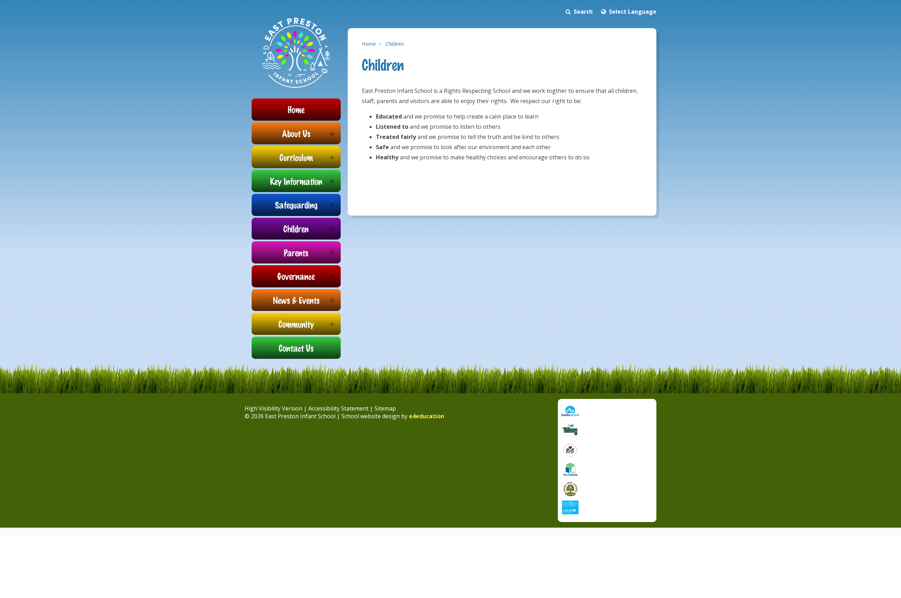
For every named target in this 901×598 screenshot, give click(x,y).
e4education (426, 416)
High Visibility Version (273, 408)
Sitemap (385, 408)
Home (369, 43)
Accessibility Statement (338, 408)
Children (394, 43)
